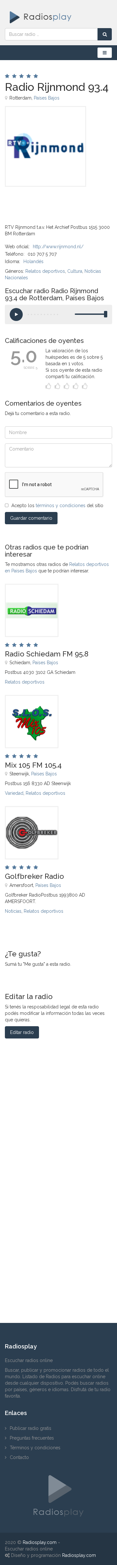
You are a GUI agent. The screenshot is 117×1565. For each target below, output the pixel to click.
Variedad (14, 793)
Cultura (74, 271)
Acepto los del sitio (57, 505)
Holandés (33, 261)
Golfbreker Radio (34, 876)
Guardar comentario (31, 518)
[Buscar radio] (105, 34)
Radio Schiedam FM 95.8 (46, 654)
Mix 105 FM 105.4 (33, 765)
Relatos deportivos (45, 271)
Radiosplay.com (40, 1542)
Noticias (13, 911)
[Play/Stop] (16, 314)
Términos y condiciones (35, 1447)
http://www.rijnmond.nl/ (58, 246)
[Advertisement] (37, 201)
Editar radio (22, 1032)
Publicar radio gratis (30, 1428)
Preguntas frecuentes (32, 1438)
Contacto (19, 1457)
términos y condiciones (60, 505)
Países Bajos (46, 98)
